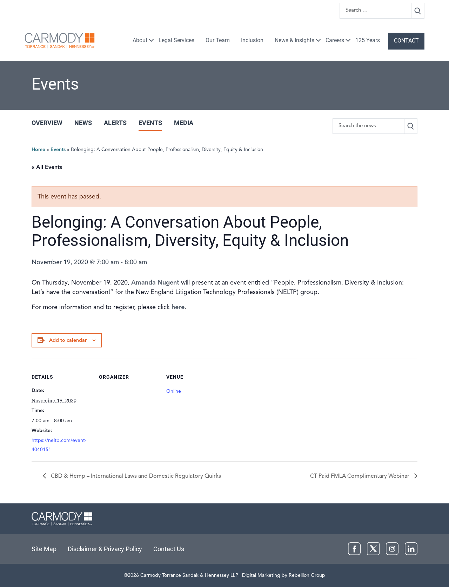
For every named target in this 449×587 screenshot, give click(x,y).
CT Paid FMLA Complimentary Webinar (360, 476)
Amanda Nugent (155, 283)
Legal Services (176, 40)
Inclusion (252, 40)
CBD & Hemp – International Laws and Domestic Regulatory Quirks (135, 476)
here (178, 307)
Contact (406, 40)
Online (173, 391)
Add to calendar (68, 340)
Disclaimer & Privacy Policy (105, 549)
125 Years (367, 40)
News (83, 122)
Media (183, 122)
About (140, 40)
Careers (335, 40)
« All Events (47, 167)
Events (150, 122)
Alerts (115, 122)
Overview (47, 122)
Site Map (44, 549)
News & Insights (294, 40)
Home (38, 149)
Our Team (218, 40)
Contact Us (168, 549)
